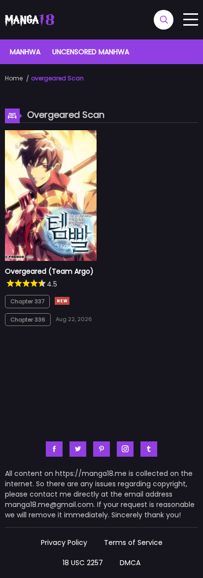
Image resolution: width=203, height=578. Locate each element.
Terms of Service (133, 542)
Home (14, 78)
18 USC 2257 (83, 563)
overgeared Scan (57, 78)
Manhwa (25, 52)
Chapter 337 (27, 301)
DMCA (130, 563)
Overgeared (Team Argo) (49, 271)
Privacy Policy (64, 542)
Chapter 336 (27, 320)
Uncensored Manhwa (90, 52)
